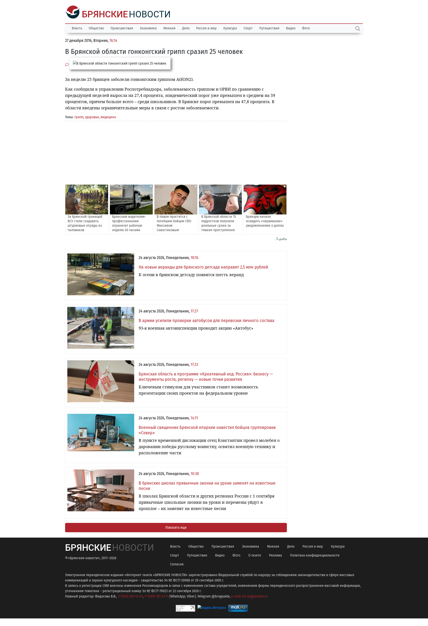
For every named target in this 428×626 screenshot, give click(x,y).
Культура (230, 28)
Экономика (148, 28)
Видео (290, 28)
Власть (77, 28)
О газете (254, 555)
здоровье (92, 116)
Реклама (275, 555)
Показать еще (176, 527)
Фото (306, 28)
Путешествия (269, 28)
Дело (185, 28)
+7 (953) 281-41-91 (130, 596)
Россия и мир (206, 28)
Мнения (169, 28)
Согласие (177, 564)
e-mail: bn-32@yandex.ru (249, 596)
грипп (78, 116)
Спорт (248, 28)
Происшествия (122, 28)
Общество (96, 28)
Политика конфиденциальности (315, 555)
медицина (108, 116)
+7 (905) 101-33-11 (156, 596)
